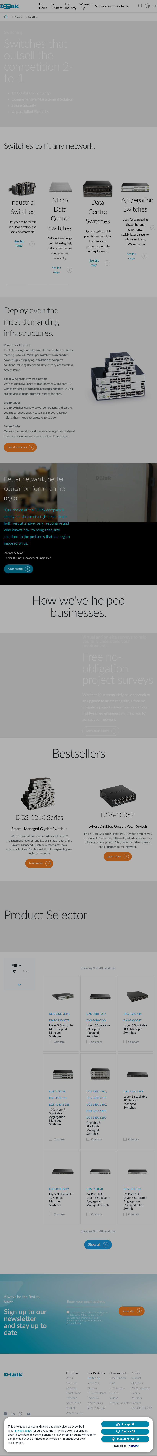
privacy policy (23, 1430)
